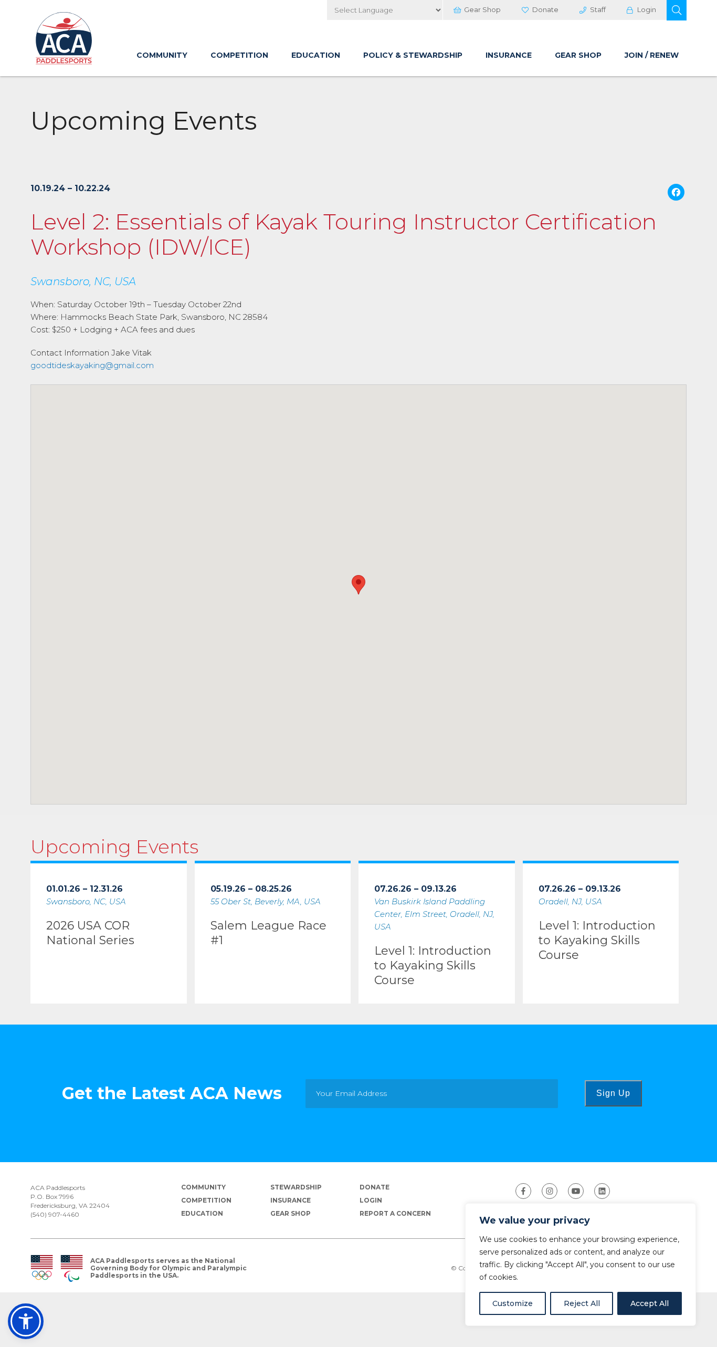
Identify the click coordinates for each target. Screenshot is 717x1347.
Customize (512, 1303)
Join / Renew (652, 55)
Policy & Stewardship (412, 55)
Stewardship (296, 1187)
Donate (545, 9)
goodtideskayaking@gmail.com (92, 365)
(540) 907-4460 (54, 1214)
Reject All (582, 1303)
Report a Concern (395, 1213)
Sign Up (613, 1093)
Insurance (509, 55)
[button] (677, 10)
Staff (598, 9)
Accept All (649, 1303)
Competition (239, 55)
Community (161, 55)
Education (315, 55)
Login (646, 9)
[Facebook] (676, 193)
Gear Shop (482, 9)
